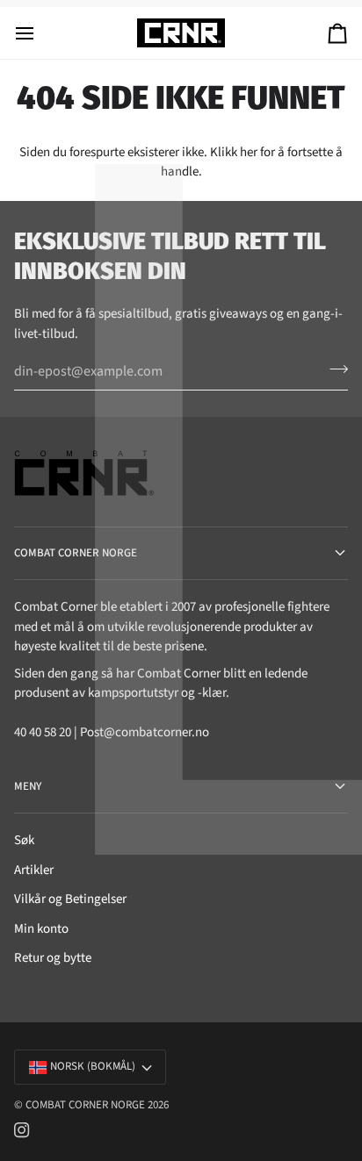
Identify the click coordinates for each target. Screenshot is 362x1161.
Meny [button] (27, 786)
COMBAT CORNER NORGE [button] (75, 553)
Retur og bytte (52, 958)
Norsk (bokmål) (92, 1066)
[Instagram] (22, 1130)
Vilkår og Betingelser (70, 899)
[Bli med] (333, 369)
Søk (24, 840)
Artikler (34, 870)
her (248, 152)
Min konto (41, 929)
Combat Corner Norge (85, 1105)
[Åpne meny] (40, 33)
